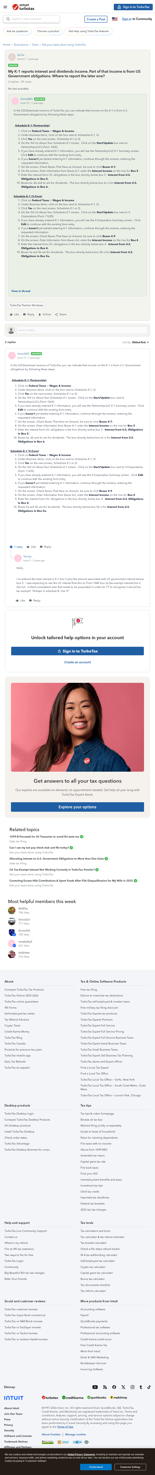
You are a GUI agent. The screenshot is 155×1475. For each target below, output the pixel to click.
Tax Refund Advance (17, 1019)
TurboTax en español (17, 1067)
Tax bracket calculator (94, 1243)
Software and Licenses (18, 1436)
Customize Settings (130, 1467)
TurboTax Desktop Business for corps (27, 1149)
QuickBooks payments (94, 1321)
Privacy (8, 1425)
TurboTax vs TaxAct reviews (21, 1333)
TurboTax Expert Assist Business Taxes (103, 1043)
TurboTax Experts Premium (97, 1019)
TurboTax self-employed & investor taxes (105, 1001)
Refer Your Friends (16, 1279)
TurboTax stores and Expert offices (101, 1061)
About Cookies (51, 1434)
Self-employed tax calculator (98, 1261)
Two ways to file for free (19, 1255)
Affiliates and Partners (17, 1447)
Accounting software (93, 1309)
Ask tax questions (17, 31)
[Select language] (115, 19)
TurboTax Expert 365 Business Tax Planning (107, 1055)
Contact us (11, 1237)
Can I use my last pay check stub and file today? (39, 847)
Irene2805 (26, 99)
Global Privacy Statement (81, 1454)
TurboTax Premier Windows (26, 305)
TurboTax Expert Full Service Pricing (102, 1031)
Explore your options (77, 807)
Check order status (16, 1137)
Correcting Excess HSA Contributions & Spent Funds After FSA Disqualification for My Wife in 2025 (71, 880)
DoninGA (24, 930)
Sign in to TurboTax (80, 651)
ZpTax (20, 55)
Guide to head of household (98, 1131)
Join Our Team (13, 1414)
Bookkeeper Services (93, 1363)
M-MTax (23, 908)
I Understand (96, 1467)
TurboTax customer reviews (21, 1309)
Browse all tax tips (91, 1119)
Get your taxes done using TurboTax (64, 44)
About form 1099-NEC (94, 1149)
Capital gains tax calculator (97, 1273)
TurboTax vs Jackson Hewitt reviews (26, 1339)
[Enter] (6, 19)
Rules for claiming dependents (99, 1137)
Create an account (77, 662)
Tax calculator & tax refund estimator (102, 1237)
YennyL (27, 556)
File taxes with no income (96, 1143)
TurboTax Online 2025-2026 (21, 995)
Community (12, 1267)
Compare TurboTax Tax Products (24, 989)
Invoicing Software (92, 1369)
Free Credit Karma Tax (94, 1345)
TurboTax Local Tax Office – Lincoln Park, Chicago (111, 1095)
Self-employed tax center (20, 1013)
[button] (95, 19)
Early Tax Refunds (15, 1061)
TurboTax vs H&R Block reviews (23, 1321)
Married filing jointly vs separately (101, 1125)
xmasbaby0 (25, 941)
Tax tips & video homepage (97, 1113)
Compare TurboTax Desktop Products (27, 1119)
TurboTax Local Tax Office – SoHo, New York (108, 1079)
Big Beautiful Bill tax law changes (24, 1273)
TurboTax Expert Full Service (98, 1025)
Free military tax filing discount (99, 1007)
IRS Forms (10, 1007)
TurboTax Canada (15, 1043)
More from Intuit (90, 1351)
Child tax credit (90, 1191)
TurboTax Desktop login (19, 1113)
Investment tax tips (92, 1185)
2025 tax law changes (93, 1209)
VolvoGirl (24, 919)
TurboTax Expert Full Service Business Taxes (107, 1037)
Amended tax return (93, 1155)
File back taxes (89, 1167)
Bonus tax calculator (93, 1279)
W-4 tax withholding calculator (99, 1255)
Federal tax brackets (93, 1203)
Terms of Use (65, 1426)
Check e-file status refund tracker (100, 1249)
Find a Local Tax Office (94, 1073)
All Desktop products (17, 1125)
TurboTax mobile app (18, 1055)
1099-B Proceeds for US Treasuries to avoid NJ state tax (44, 836)
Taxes (35, 44)
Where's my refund (16, 1243)
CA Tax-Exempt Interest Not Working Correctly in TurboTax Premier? (52, 869)
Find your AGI (89, 1173)
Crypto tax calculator (93, 1267)
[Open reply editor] (77, 330)
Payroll (85, 1315)
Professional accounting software (100, 1333)
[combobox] (31, 19)
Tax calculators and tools (95, 1231)
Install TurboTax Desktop (19, 1131)
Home (6, 44)
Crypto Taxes (12, 1025)
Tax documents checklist (95, 1285)
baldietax (24, 952)
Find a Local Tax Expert (94, 1067)
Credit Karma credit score (96, 1339)
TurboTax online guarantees (21, 1001)
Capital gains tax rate (93, 1161)
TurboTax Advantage (17, 1143)
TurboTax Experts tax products (99, 1013)
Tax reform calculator (93, 1291)
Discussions (21, 44)
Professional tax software (95, 1327)
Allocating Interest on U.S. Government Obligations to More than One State (56, 858)
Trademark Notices (16, 1441)
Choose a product (48, 31)
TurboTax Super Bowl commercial (25, 1315)
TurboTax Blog (13, 1037)
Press (7, 1419)
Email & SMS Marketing (95, 1357)
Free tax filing (89, 989)
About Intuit (11, 1408)
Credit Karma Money (17, 1031)
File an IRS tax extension (19, 1249)
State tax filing (17, 841)
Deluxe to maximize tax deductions (102, 995)
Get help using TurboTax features (89, 31)
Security (9, 1430)
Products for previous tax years (23, 1049)
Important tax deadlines (95, 1197)
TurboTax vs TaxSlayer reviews (23, 1327)
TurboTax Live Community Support (26, 1231)
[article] (77, 451)
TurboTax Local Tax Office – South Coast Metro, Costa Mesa (113, 1087)
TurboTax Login (14, 1261)
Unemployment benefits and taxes (101, 1179)
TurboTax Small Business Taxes (99, 1049)
